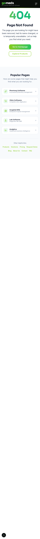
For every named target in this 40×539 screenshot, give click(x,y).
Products (6, 147)
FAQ (30, 151)
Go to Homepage (20, 47)
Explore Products (20, 54)
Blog (9, 151)
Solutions (14, 147)
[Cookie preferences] (4, 535)
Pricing (22, 147)
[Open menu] (36, 4)
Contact (24, 151)
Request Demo (32, 147)
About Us (16, 151)
